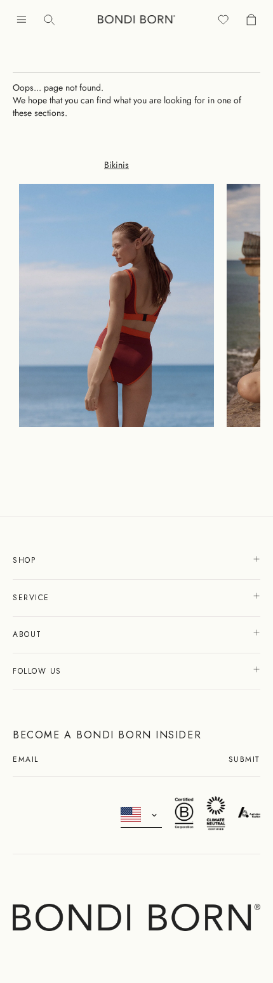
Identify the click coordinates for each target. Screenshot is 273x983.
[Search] (49, 19)
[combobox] (141, 815)
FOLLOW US (39, 671)
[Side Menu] (21, 19)
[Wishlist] (223, 19)
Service (33, 597)
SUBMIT (244, 760)
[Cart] (251, 19)
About (29, 634)
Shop (26, 560)
